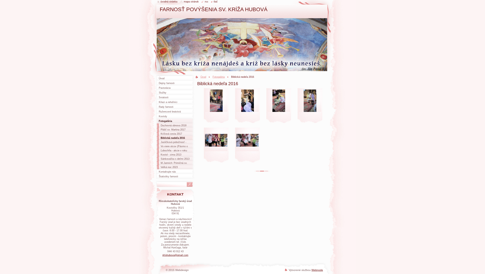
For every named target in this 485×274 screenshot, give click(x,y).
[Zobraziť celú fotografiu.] (216, 107)
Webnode (317, 270)
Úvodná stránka (168, 1)
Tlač (216, 1)
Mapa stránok (191, 1)
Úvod (203, 76)
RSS (206, 1)
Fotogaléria (219, 76)
